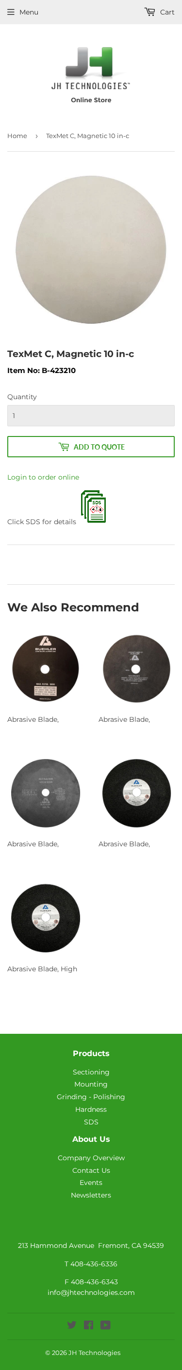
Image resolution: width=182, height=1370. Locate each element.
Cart (166, 12)
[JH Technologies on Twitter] (72, 1326)
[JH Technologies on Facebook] (88, 1326)
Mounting (91, 1084)
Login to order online (43, 477)
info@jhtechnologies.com (91, 1292)
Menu (28, 12)
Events (91, 1182)
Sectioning (91, 1072)
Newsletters (91, 1195)
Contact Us (91, 1170)
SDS (91, 1122)
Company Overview (91, 1157)
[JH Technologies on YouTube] (105, 1326)
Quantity (22, 396)
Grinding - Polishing (91, 1096)
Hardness (91, 1109)
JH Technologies (94, 1352)
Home (17, 136)
